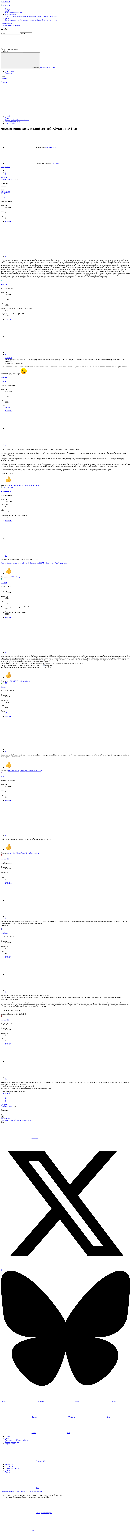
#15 (6, 652)
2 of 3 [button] (16, 179)
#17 (6, 836)
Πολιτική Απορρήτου (12, 1468)
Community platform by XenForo (21, 1492)
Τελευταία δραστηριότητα (49, 16)
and (14, 577)
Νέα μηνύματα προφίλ (33, 16)
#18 (6, 918)
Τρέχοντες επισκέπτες (12, 20)
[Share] (20, 239)
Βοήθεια (7, 1470)
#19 (6, 992)
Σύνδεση (4, 78)
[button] (34, 49)
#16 (6, 751)
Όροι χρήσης (9, 1466)
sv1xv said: (8, 358)
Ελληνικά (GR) (41, 1461)
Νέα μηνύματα (10, 12)
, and (20, 681)
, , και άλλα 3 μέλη (25, 771)
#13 (6, 446)
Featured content (10, 16)
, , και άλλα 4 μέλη (23, 485)
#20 (6, 1079)
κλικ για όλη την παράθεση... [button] (14, 363)
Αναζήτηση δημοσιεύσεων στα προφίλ (47, 20)
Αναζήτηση (18, 12)
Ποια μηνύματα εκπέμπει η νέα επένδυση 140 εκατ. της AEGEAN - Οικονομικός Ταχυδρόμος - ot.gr (34, 563)
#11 (6, 257)
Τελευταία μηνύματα (11, 14)
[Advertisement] (62, 99)
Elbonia (7, 407)
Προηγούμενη (5, 167)
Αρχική (7, 9)
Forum (7, 11)
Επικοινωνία (9, 1464)
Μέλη (7, 18)
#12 (6, 354)
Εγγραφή (4, 82)
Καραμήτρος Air (50, 147)
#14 (6, 556)
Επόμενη (4, 177)
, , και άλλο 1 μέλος (23, 853)
